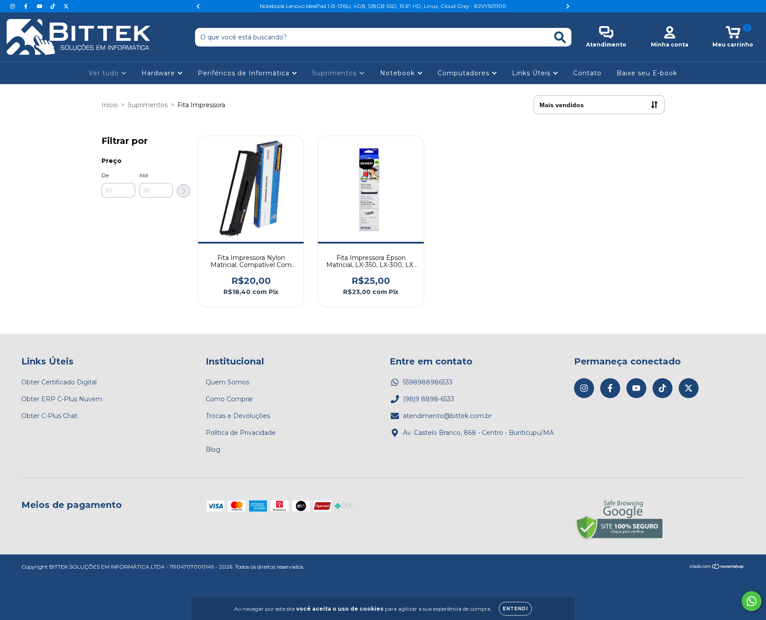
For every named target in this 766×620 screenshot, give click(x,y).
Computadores (465, 73)
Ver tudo (105, 73)
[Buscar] (560, 37)
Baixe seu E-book (647, 73)
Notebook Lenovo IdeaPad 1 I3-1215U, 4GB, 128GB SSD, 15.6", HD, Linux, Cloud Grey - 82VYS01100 (383, 6)
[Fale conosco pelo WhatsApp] (752, 601)
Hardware (159, 73)
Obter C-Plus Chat (49, 416)
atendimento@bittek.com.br (447, 416)
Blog (213, 449)
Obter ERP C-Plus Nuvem (61, 399)
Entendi (515, 609)
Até (143, 175)
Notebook (398, 73)
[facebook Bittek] (26, 6)
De (105, 175)
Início (110, 105)
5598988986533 (428, 382)
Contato (587, 73)
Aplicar (183, 191)
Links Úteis (532, 73)
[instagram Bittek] (13, 6)
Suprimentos (335, 73)
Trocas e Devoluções (238, 416)
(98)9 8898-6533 (428, 399)
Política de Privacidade (241, 433)
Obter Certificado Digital (59, 382)
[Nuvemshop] (717, 567)
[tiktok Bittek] (53, 6)
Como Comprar (229, 399)
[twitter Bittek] (66, 6)
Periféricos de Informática (245, 73)
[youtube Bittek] (40, 6)
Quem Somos (227, 382)
